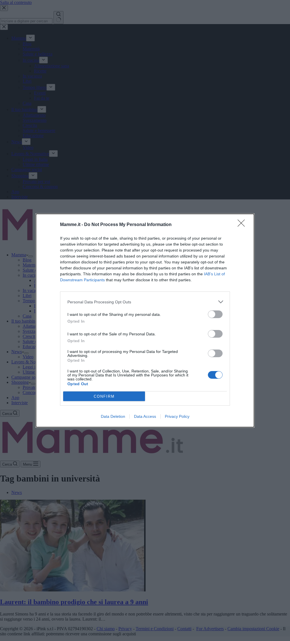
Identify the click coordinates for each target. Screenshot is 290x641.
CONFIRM (104, 396)
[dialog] (145, 320)
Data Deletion (113, 416)
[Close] (243, 225)
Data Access (145, 416)
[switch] (215, 314)
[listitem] (145, 302)
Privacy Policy (177, 416)
